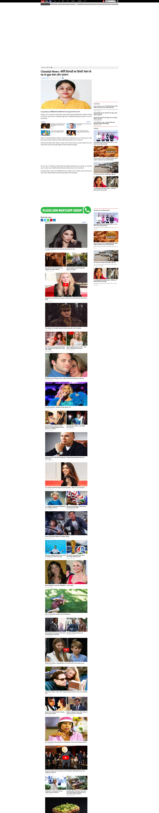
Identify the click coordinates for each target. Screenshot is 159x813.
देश (59, 1)
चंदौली (51, 67)
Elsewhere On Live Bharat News (102, 210)
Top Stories (97, 104)
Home (42, 67)
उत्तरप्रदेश (72, 1)
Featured (96, 128)
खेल (85, 1)
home (55, 1)
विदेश (63, 1)
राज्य (67, 1)
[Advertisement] (78, 43)
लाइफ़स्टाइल (79, 1)
